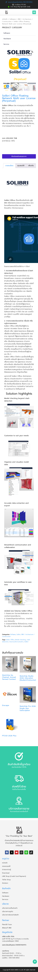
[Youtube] (16, 852)
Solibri (19, 634)
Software (13, 19)
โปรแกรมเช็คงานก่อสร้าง (16, 642)
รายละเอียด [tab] (9, 165)
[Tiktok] (31, 852)
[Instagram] (21, 852)
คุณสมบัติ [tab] (20, 165)
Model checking (20, 640)
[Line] (26, 852)
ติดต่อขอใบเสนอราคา (19, 156)
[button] (34, 12)
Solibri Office (10, 640)
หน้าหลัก (4, 19)
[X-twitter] (12, 852)
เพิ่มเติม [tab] (31, 165)
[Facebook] (7, 852)
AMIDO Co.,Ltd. (18, 970)
